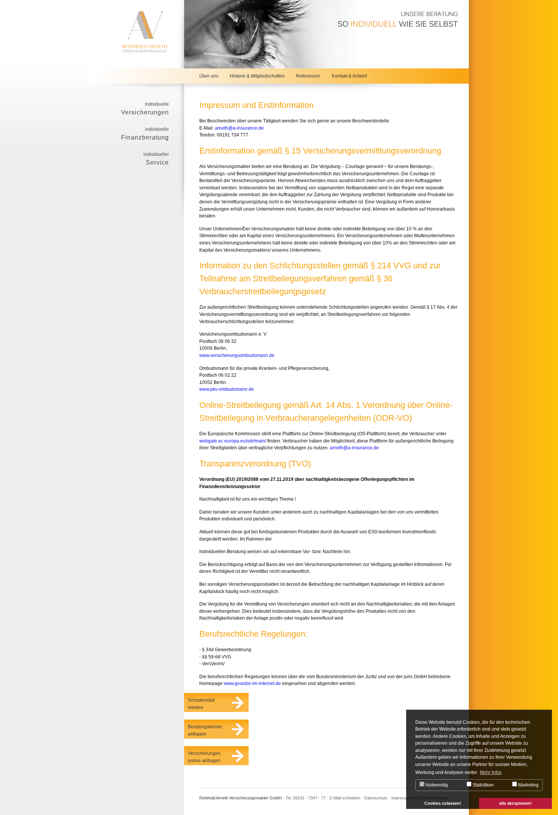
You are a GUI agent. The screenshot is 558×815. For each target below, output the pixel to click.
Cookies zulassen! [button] (442, 803)
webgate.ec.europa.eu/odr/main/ (232, 441)
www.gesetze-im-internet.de (252, 683)
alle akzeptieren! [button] (515, 803)
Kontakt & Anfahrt (349, 76)
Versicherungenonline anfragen (204, 757)
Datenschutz (376, 798)
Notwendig (436, 785)
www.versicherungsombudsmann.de (236, 355)
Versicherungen (145, 108)
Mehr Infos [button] (490, 772)
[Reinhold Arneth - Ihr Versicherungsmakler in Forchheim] (136, 34)
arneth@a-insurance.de (239, 128)
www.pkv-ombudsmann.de (226, 389)
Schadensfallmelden (201, 704)
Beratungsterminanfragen (205, 730)
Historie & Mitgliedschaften (257, 76)
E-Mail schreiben (344, 798)
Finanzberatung (145, 134)
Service (156, 159)
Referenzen (308, 76)
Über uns (208, 76)
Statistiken (482, 785)
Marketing (528, 785)
